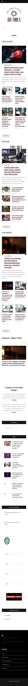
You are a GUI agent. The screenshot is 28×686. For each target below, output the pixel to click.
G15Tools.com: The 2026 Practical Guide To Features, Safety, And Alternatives (20, 317)
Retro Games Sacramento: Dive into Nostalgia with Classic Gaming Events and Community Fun (18, 198)
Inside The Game (7, 41)
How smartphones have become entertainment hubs (17, 495)
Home (3, 653)
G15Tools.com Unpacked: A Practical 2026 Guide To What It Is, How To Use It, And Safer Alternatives (7, 296)
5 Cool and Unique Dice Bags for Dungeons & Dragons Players (18, 189)
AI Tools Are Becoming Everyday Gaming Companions (18, 455)
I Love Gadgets (7, 232)
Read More (6, 135)
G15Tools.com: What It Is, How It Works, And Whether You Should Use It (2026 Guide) (7, 318)
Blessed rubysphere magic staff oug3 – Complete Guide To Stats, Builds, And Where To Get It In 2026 (14, 70)
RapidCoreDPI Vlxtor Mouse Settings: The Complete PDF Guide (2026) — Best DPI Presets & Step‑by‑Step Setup (20, 122)
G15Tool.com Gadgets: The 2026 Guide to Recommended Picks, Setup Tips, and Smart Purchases (12, 262)
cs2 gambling (7, 615)
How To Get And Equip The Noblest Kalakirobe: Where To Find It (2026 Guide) (7, 99)
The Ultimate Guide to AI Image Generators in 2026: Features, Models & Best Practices (18, 445)
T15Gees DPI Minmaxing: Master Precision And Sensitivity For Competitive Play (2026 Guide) (6, 122)
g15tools (14, 400)
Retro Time (5, 141)
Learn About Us (5, 664)
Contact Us (4, 668)
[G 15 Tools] (14, 14)
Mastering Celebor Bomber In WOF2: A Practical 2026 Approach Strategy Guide (20, 100)
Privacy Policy (5, 657)
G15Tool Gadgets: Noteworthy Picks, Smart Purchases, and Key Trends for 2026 (20, 294)
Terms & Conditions (6, 661)
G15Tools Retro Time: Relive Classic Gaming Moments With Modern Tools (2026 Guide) (12, 170)
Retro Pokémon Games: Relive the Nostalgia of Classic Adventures (18, 217)
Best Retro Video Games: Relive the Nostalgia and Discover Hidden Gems (18, 208)
